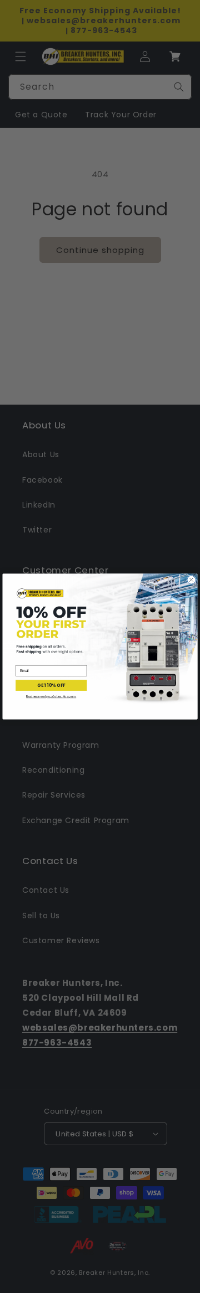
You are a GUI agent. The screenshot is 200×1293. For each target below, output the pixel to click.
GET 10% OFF (51, 685)
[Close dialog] (191, 580)
